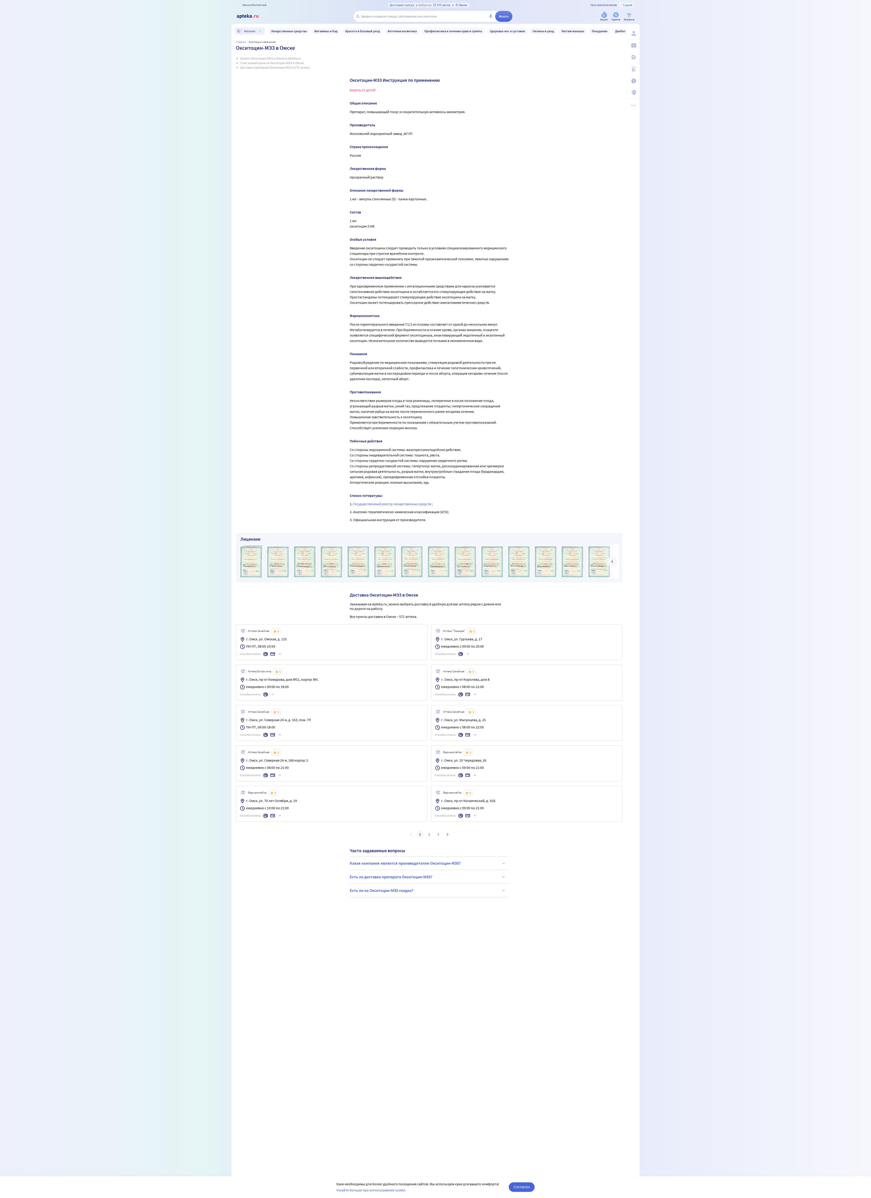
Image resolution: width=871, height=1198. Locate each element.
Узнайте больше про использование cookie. (371, 1190)
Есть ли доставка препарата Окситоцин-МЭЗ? (391, 876)
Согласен (522, 1186)
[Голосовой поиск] (490, 16)
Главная (241, 42)
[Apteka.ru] (251, 16)
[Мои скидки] (633, 45)
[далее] (612, 562)
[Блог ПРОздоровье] (633, 57)
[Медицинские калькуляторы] (633, 69)
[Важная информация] (633, 81)
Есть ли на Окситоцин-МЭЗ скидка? (381, 890)
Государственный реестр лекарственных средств (392, 504)
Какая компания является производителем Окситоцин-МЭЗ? (405, 863)
